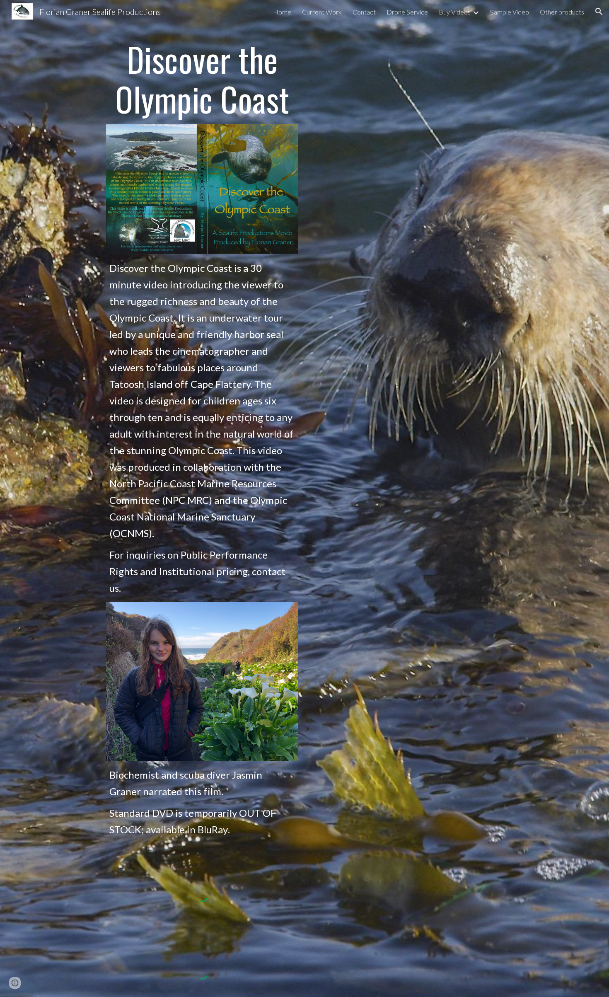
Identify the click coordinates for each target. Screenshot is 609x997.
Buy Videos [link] (455, 12)
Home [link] (282, 12)
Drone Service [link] (407, 12)
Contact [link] (364, 12)
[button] (599, 12)
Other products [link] (562, 12)
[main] (202, 78)
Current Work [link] (322, 12)
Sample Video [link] (509, 12)
